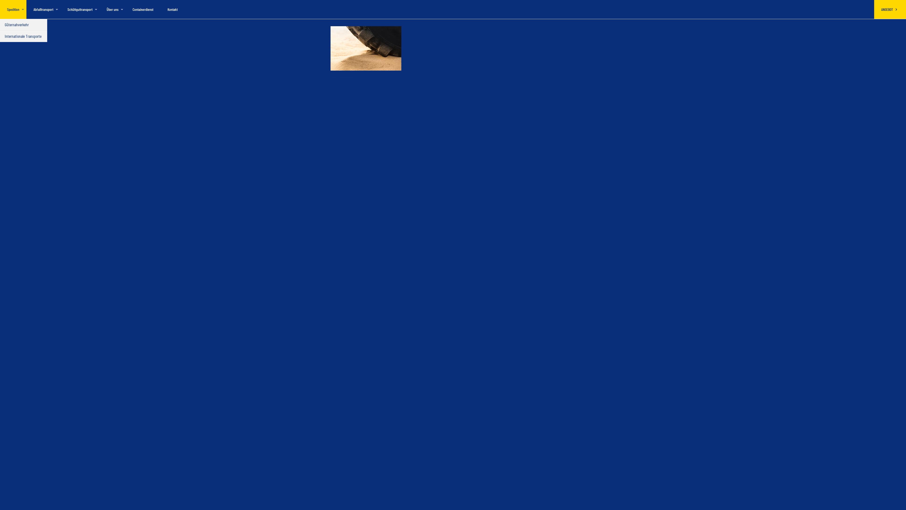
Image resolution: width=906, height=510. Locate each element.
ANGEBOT (887, 9)
